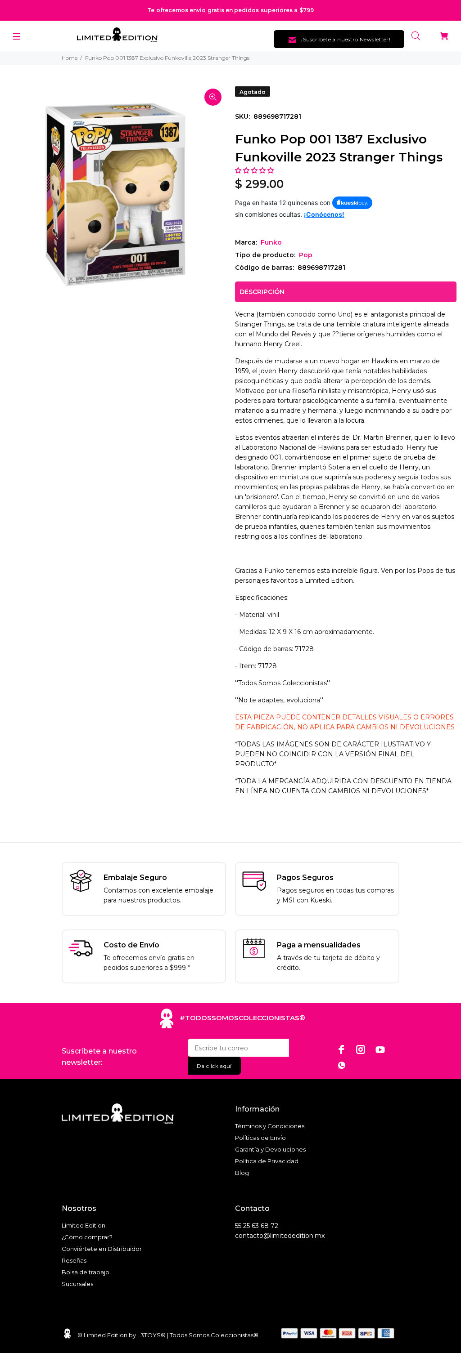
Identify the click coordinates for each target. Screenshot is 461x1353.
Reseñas (74, 1260)
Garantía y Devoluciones (270, 1149)
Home (69, 57)
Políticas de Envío (260, 1137)
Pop (305, 255)
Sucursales (77, 1283)
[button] (255, 170)
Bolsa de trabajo (85, 1272)
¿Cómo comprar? (87, 1237)
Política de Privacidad (266, 1161)
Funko (271, 242)
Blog (242, 1172)
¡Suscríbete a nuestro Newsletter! (345, 39)
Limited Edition (83, 1225)
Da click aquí (214, 1066)
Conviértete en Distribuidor (102, 1248)
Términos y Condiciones (269, 1126)
